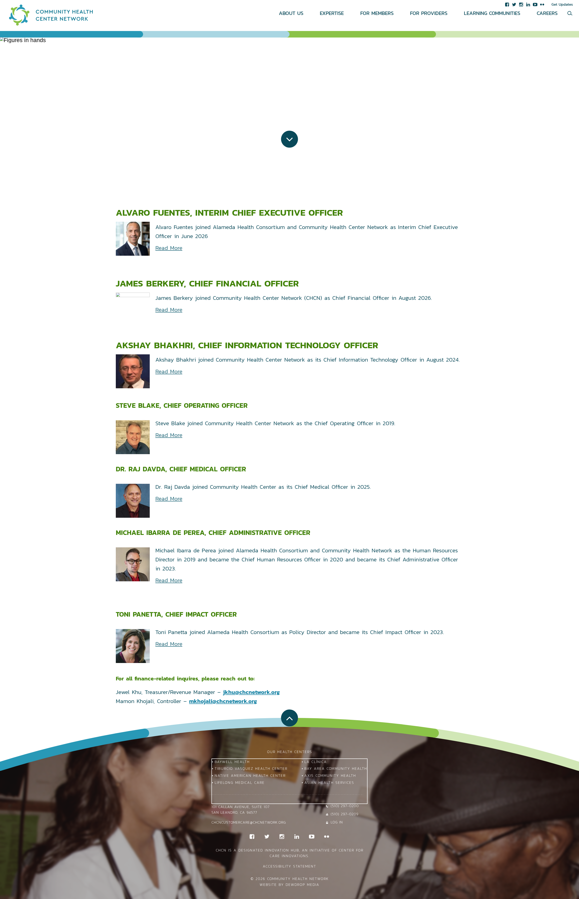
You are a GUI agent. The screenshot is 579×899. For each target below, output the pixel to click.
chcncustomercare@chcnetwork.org (248, 822)
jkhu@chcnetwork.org (251, 692)
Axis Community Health (330, 775)
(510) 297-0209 (344, 814)
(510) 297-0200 (345, 805)
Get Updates (562, 4)
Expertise (332, 13)
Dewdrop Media (302, 884)
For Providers (428, 13)
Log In (337, 822)
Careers (547, 13)
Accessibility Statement (289, 866)
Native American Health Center (250, 775)
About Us (291, 13)
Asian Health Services (329, 782)
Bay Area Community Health (335, 768)
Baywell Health (232, 761)
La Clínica (315, 761)
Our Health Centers (289, 751)
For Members (377, 13)
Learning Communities (492, 13)
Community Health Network (298, 878)
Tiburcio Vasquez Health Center (251, 768)
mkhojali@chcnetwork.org (223, 701)
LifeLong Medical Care (240, 782)
